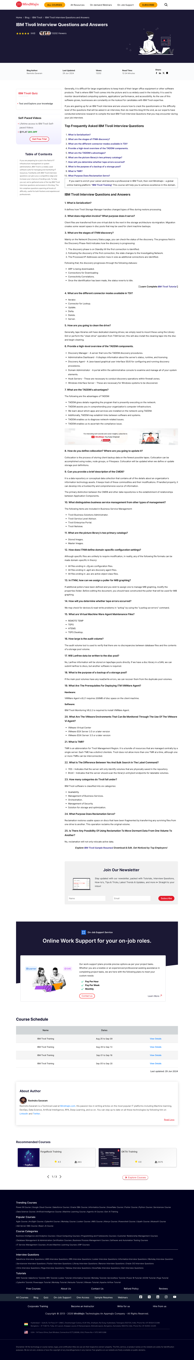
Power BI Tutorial (134, 1278)
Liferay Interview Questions (85, 1263)
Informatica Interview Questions (132, 1259)
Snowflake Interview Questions (106, 1268)
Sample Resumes (103, 1297)
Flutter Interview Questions (59, 1263)
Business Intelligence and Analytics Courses (35, 1236)
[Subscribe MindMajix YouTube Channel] (121, 444)
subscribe (148, 5)
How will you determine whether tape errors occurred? (96, 162)
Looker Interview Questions (104, 1259)
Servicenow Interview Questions (31, 1263)
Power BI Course (23, 1207)
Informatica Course (97, 1207)
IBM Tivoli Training (101, 185)
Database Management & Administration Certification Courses (44, 1240)
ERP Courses (84, 1245)
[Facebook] (140, 1297)
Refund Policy (131, 1288)
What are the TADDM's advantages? (87, 153)
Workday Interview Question (160, 1259)
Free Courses (33, 1288)
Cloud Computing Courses (68, 1236)
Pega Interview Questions (52, 1268)
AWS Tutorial (21, 1278)
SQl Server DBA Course (27, 1226)
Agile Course (21, 1221)
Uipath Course (143, 1221)
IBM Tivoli (37, 17)
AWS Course (97, 1221)
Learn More (153, 996)
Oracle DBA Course (78, 1207)
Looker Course (83, 1221)
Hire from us (159, 1306)
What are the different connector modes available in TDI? (98, 143)
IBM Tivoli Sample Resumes (98, 847)
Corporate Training (38, 1306)
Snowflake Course (115, 1207)
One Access (83, 1297)
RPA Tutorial (51, 1278)
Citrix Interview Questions (28, 1268)
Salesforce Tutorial (37, 1278)
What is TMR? (75, 171)
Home (19, 17)
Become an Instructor (82, 1306)
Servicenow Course (162, 1207)
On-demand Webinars (101, 5)
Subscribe (166, 898)
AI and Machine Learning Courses (62, 1245)
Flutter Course (131, 1207)
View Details (155, 1038)
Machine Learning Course (74, 1211)
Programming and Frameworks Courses (98, 1236)
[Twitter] (149, 1297)
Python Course (145, 1207)
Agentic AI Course (95, 1211)
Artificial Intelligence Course (49, 1211)
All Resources (78, 5)
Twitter (36, 1113)
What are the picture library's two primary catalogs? (95, 157)
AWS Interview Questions (56, 1259)
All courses (54, 5)
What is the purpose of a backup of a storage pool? (94, 166)
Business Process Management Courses (91, 1240)
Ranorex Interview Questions (111, 1263)
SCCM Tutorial (149, 1278)
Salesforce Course (61, 1207)
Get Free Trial (39, 139)
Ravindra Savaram (38, 1100)
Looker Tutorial (65, 1278)
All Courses (22, 1297)
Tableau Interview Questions (78, 1268)
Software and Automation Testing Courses (129, 1240)
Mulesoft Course (158, 1221)
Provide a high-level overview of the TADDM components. (98, 148)
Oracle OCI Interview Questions (140, 1263)
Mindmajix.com (67, 1106)
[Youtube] (174, 1297)
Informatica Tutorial (81, 1278)
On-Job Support (125, 5)
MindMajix (79, 1313)
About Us (66, 1288)
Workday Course (68, 1221)
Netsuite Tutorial (75, 1282)
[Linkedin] (157, 1297)
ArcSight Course (36, 1221)
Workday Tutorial (98, 1278)
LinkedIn (24, 1113)
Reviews (163, 1288)
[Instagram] (166, 1297)
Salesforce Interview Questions (30, 1259)
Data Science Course (26, 1211)
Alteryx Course (110, 1221)
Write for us (123, 1306)
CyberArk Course (52, 1221)
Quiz (46, 1297)
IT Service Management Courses (31, 1245)
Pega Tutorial (162, 1278)
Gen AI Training (111, 1211)
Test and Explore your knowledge (36, 103)
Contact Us (97, 1288)
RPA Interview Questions (80, 1259)
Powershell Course (127, 1221)
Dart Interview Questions (132, 1268)
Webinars (123, 1297)
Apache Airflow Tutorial (110, 1282)
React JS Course (46, 1226)
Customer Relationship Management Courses (138, 1236)
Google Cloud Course (41, 1207)
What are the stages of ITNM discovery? (89, 139)
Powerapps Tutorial (41, 1282)
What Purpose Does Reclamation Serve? (89, 175)
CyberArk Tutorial (24, 1282)
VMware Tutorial (91, 1282)
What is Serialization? (79, 134)
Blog (27, 17)
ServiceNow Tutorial (116, 1278)
